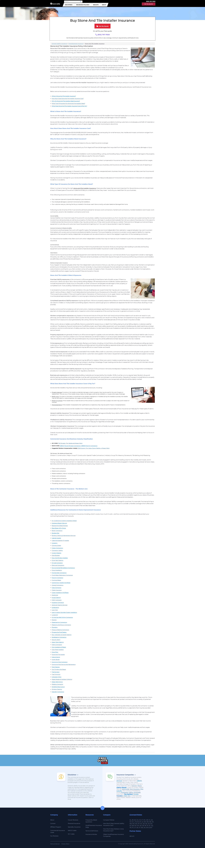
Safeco (131, 792)
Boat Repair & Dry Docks (59, 528)
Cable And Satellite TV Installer (60, 540)
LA (142, 822)
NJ (130, 825)
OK (140, 825)
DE (147, 820)
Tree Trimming (56, 674)
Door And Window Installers (60, 558)
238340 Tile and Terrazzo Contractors (70, 446)
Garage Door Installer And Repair (61, 582)
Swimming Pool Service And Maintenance (64, 664)
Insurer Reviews (73, 820)
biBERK (139, 780)
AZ (135, 820)
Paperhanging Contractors (59, 622)
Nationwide (125, 789)
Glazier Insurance (57, 590)
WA (142, 827)
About (104, 5)
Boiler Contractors (57, 530)
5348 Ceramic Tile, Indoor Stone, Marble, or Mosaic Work (93, 448)
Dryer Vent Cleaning (57, 560)
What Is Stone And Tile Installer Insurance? (64, 96)
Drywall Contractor (57, 563)
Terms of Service (55, 843)
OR (143, 825)
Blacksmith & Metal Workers (60, 525)
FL (149, 820)
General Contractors (57, 585)
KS (138, 822)
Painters (54, 620)
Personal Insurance (74, 823)
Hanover (134, 785)
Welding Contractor (57, 684)
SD (152, 825)
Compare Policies (108, 820)
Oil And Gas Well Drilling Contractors (62, 617)
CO (140, 820)
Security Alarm (56, 639)
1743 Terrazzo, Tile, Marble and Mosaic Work (70, 443)
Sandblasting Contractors (59, 637)
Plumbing (54, 627)
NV (149, 824)
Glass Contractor (56, 587)
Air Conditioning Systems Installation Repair (64, 520)
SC (150, 825)
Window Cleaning (57, 689)
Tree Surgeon (55, 672)
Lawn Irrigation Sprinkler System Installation (64, 612)
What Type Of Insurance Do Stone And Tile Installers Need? (68, 103)
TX (132, 827)
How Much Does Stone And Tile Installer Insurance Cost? (68, 98)
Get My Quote (148, 4)
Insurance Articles (91, 834)
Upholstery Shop (56, 677)
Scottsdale (137, 792)
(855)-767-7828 (150, 1)
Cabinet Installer (56, 538)
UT (135, 827)
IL (134, 822)
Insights (96, 5)
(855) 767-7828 (103, 35)
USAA (125, 796)
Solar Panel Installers (58, 649)
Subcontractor (56, 657)
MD (147, 822)
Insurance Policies (82, 5)
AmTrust (119, 780)
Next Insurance (135, 789)
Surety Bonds (55, 659)
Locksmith (55, 615)
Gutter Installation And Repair (60, 592)
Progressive (124, 792)
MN (131, 824)
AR (133, 820)
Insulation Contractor (58, 602)
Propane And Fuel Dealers (59, 632)
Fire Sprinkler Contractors (59, 573)
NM (133, 825)
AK (130, 836)
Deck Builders (56, 555)
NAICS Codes (72, 830)
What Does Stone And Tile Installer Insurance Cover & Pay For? (69, 106)
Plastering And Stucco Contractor (61, 625)
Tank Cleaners (56, 667)
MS (136, 824)
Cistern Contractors (57, 548)
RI (147, 825)
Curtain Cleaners (56, 553)
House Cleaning (56, 597)
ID (130, 822)
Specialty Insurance (74, 827)
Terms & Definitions (92, 831)
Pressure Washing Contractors (60, 630)
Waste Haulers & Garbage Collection (62, 679)
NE (146, 824)
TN (130, 827)
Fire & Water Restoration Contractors (62, 575)
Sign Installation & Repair (59, 647)
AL (130, 820)
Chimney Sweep (56, 545)
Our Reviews (54, 836)
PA (145, 825)
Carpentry (54, 543)
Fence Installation (57, 570)
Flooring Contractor (57, 577)
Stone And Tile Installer (58, 654)
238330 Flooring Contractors (89, 446)
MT (139, 824)
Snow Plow (55, 652)
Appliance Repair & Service (59, 523)
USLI (128, 796)
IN (136, 822)
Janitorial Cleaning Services (59, 605)
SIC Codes (71, 834)
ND (144, 824)
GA (152, 820)
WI (145, 827)
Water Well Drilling (57, 682)
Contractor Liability (57, 550)
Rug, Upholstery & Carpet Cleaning (61, 635)
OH (138, 825)
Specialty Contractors (58, 692)
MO (133, 824)
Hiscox (139, 785)
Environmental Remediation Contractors (63, 568)
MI (153, 822)
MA (145, 822)
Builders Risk (55, 533)
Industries (68, 5)
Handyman (55, 595)
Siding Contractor (57, 644)
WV (147, 827)
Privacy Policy (65, 843)
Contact (52, 823)
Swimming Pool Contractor (60, 662)
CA (137, 820)
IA (132, 822)
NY (135, 825)
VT (139, 827)
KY (140, 822)
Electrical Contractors (58, 565)
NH (151, 824)
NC (141, 824)
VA (137, 827)
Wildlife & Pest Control (58, 687)
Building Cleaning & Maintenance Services (64, 535)
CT (142, 820)
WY (151, 827)
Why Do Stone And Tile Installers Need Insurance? (66, 101)
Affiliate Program (55, 827)
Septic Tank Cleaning (58, 642)
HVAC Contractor (57, 600)
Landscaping (55, 607)
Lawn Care (55, 610)
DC (145, 820)
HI (133, 836)
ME (150, 822)
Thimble (135, 794)
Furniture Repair (56, 580)
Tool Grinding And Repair (59, 669)
